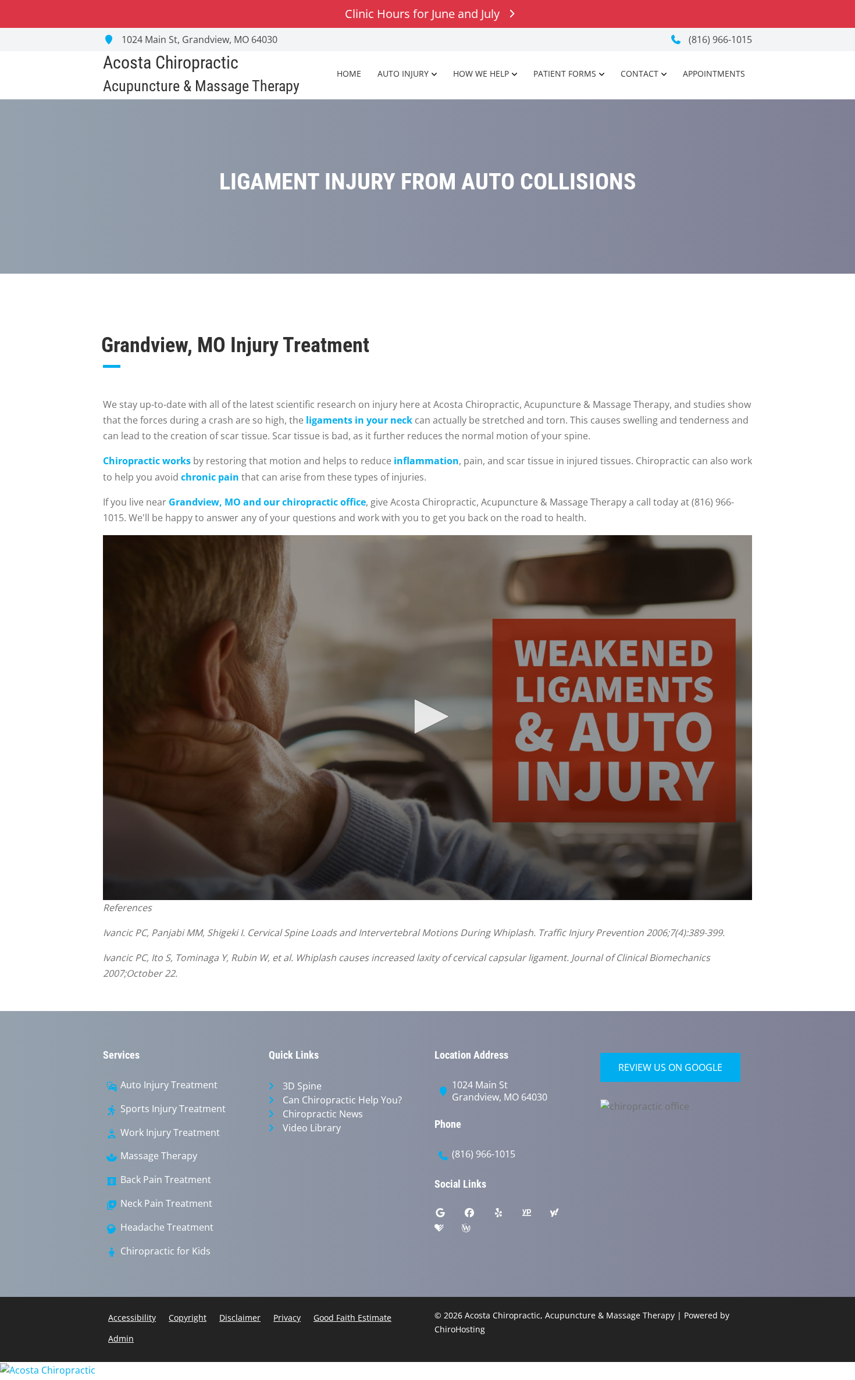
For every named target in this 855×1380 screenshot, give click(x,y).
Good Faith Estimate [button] (352, 1317)
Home (349, 73)
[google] (449, 1215)
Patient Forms (564, 73)
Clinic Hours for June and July (422, 13)
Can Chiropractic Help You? (342, 1100)
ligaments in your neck (359, 420)
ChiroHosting (459, 1329)
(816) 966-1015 (719, 39)
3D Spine (302, 1086)
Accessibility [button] (132, 1317)
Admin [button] (121, 1338)
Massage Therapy (158, 1156)
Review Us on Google (670, 1067)
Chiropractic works (147, 460)
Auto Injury (403, 73)
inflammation (426, 460)
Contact (639, 73)
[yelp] (507, 1215)
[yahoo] (563, 1215)
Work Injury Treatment (170, 1133)
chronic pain (210, 477)
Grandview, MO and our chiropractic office (267, 502)
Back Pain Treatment (165, 1180)
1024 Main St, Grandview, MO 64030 (198, 39)
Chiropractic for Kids (165, 1251)
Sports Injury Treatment (173, 1109)
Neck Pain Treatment (166, 1204)
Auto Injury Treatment (169, 1085)
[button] (427, 716)
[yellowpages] (535, 1215)
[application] (427, 717)
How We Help (481, 73)
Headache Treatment (166, 1227)
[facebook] (478, 1215)
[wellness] (474, 1230)
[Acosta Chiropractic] (427, 1369)
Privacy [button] (287, 1317)
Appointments (714, 73)
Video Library (312, 1127)
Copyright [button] (187, 1317)
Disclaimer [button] (240, 1317)
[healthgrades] (447, 1230)
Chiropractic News (323, 1113)
